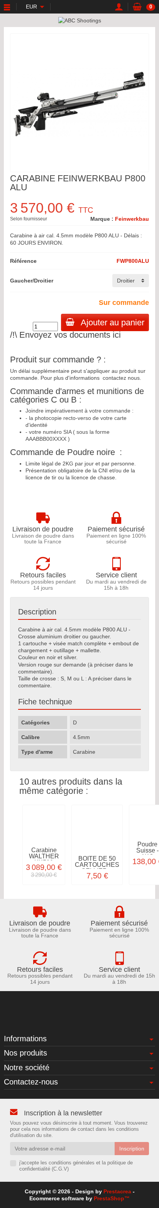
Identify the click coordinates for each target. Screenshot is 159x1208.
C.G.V (60, 1169)
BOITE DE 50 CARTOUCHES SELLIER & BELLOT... (97, 867)
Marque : (101, 219)
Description (37, 611)
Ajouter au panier (112, 322)
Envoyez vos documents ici (70, 335)
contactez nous (121, 378)
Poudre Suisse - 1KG (147, 850)
